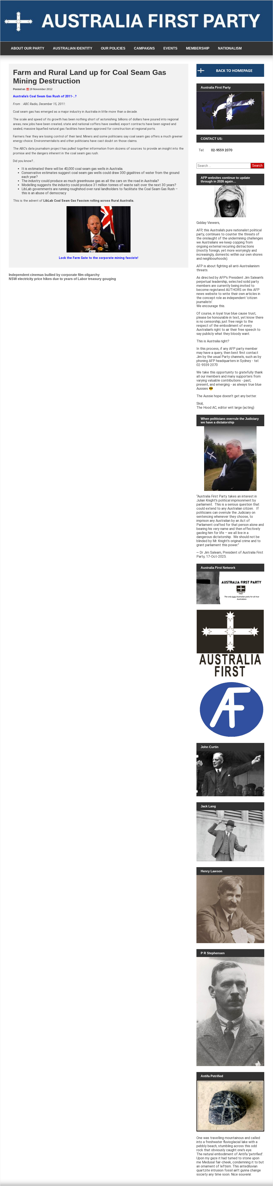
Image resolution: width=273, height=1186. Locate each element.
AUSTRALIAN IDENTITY (72, 48)
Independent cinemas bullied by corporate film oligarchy (54, 275)
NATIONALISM (230, 48)
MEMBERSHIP (197, 48)
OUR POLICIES (113, 48)
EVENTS (170, 48)
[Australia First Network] (230, 588)
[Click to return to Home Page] (230, 75)
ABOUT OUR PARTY (27, 48)
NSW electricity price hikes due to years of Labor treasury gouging (62, 279)
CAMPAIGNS (144, 48)
